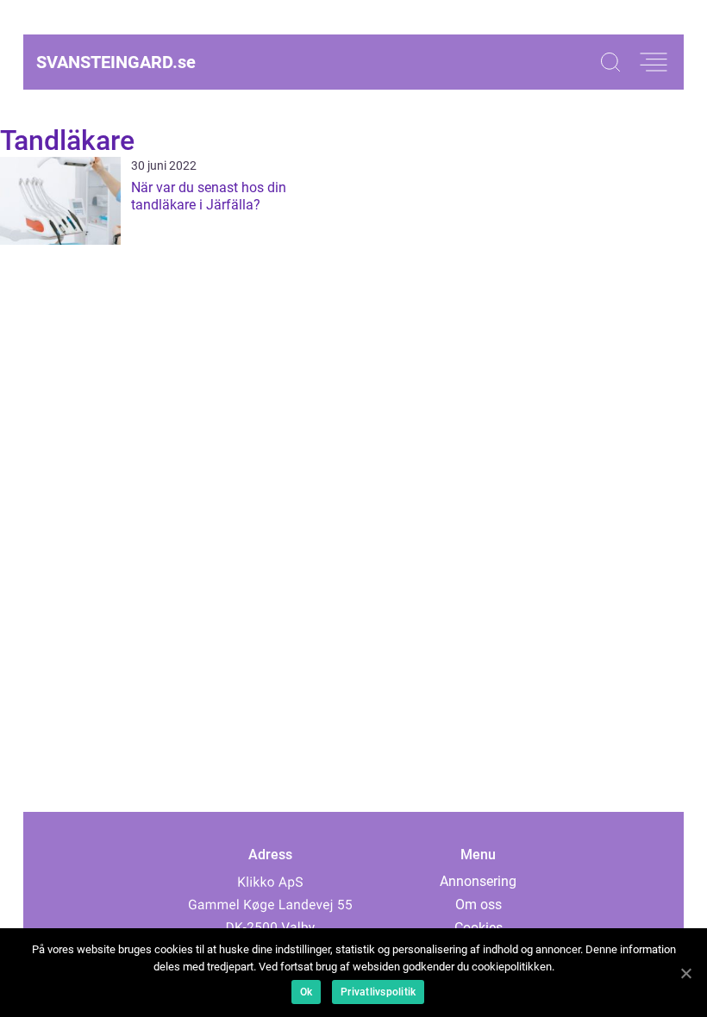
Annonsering (478, 881)
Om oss (478, 904)
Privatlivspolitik (378, 992)
